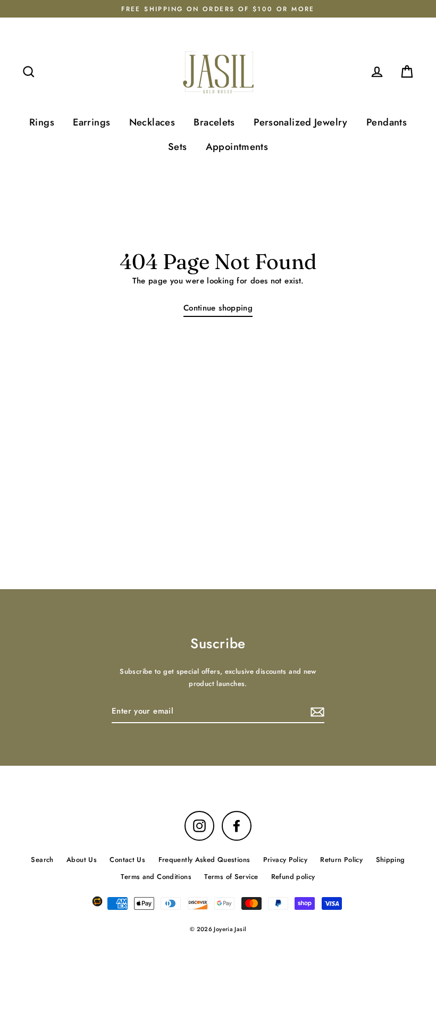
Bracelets (214, 122)
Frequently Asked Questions (204, 860)
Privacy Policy (285, 860)
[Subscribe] (315, 712)
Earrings (91, 122)
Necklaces (152, 122)
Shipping (390, 860)
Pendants (386, 122)
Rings (41, 122)
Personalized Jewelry (301, 122)
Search (42, 860)
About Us (81, 860)
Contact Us (127, 860)
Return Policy (341, 860)
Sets (177, 146)
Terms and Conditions (156, 877)
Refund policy (293, 877)
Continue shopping (218, 308)
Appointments (237, 146)
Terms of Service (231, 877)
